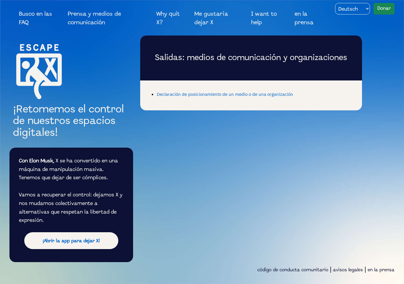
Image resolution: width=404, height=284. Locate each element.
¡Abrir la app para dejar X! (71, 241)
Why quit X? (168, 18)
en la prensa (304, 18)
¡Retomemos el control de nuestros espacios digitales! (68, 121)
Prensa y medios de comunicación (94, 18)
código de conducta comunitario (292, 270)
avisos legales (348, 270)
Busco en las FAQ (35, 18)
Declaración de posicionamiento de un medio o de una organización (225, 94)
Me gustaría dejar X (211, 18)
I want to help (264, 18)
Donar (384, 8)
